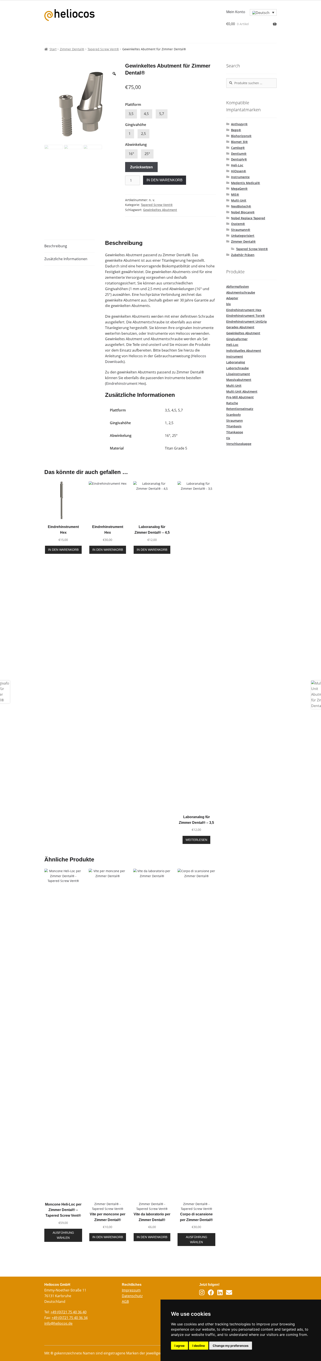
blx (228, 304)
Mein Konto (235, 11)
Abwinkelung (136, 144)
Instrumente (240, 177)
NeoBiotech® (241, 206)
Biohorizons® (241, 136)
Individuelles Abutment (243, 351)
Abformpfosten (237, 286)
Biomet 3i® (239, 142)
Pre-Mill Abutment (240, 397)
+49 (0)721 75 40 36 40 (68, 1312)
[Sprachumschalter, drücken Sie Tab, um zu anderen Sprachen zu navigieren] (263, 12)
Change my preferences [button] (231, 1345)
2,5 (143, 133)
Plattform (133, 104)
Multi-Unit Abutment (241, 391)
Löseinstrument (238, 374)
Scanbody (233, 415)
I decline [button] (198, 1345)
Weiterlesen (196, 840)
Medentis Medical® (245, 183)
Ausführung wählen (63, 1235)
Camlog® (238, 148)
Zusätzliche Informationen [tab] (65, 258)
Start (53, 49)
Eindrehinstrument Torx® (245, 316)
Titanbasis (234, 426)
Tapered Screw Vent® (103, 49)
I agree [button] (179, 1345)
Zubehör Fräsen (242, 255)
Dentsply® (239, 159)
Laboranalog (235, 362)
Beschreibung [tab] (55, 246)
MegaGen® (239, 188)
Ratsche (232, 403)
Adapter (232, 298)
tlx (228, 438)
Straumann (234, 420)
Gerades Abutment (240, 327)
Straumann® (240, 230)
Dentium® (239, 154)
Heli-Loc (237, 165)
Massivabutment (238, 380)
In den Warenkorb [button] (63, 549)
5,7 (161, 113)
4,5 (146, 113)
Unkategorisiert (242, 236)
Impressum (131, 1290)
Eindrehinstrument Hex (125, 383)
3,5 (131, 113)
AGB (125, 1301)
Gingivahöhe (135, 124)
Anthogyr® (239, 124)
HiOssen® (238, 171)
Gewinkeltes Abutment (160, 210)
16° (131, 153)
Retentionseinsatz (239, 409)
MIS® (235, 194)
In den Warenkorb (165, 180)
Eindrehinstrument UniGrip (246, 321)
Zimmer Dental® (72, 49)
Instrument (234, 356)
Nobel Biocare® (243, 212)
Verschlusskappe (238, 444)
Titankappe (234, 432)
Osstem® (238, 224)
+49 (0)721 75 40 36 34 (70, 1317)
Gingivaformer (237, 339)
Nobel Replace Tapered (248, 218)
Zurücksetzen (141, 166)
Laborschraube (237, 368)
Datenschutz (132, 1295)
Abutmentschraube (240, 292)
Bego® (236, 130)
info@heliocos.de (58, 1323)
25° (147, 153)
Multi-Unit (238, 200)
